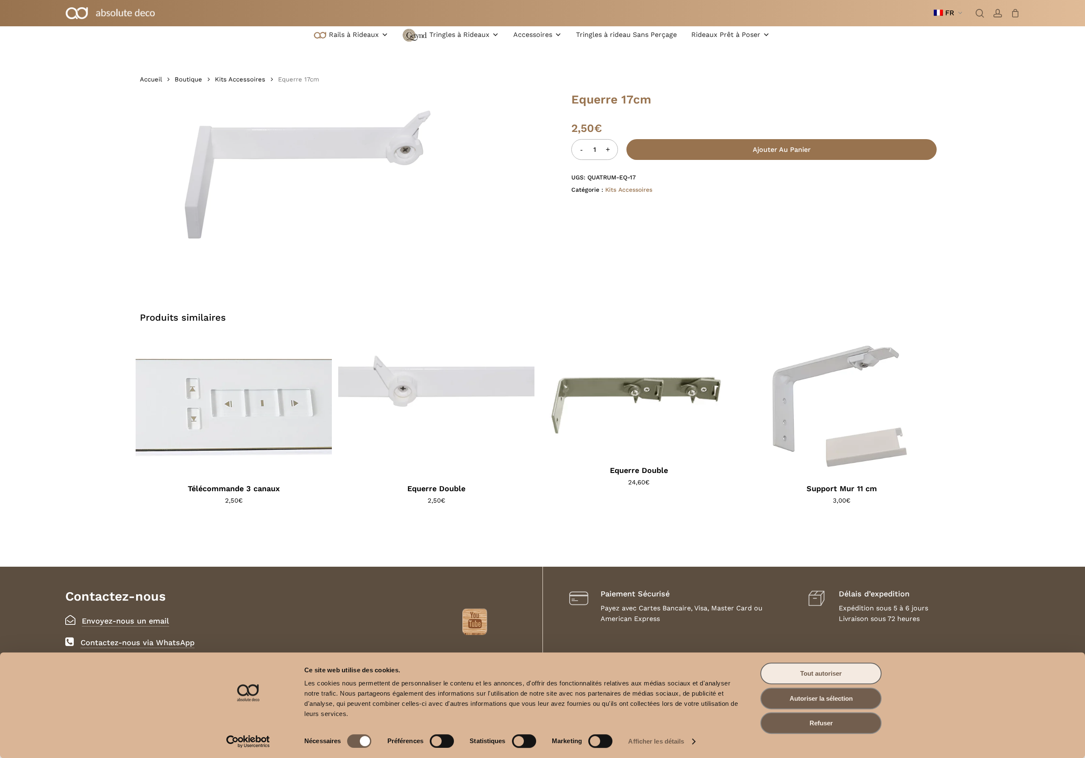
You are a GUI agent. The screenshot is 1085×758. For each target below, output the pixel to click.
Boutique (188, 79)
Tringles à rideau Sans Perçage (626, 35)
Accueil (151, 79)
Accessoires (532, 35)
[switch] (442, 741)
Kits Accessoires (240, 79)
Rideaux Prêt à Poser (725, 35)
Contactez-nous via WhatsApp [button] (138, 642)
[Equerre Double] (436, 406)
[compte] (998, 13)
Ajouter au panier (782, 149)
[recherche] (980, 13)
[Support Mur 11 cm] (841, 406)
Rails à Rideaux (354, 35)
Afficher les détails (656, 741)
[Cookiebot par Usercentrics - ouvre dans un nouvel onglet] (248, 741)
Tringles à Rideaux (459, 35)
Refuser (821, 723)
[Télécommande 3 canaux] (234, 406)
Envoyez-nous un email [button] (125, 620)
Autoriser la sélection (821, 698)
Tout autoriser (821, 673)
